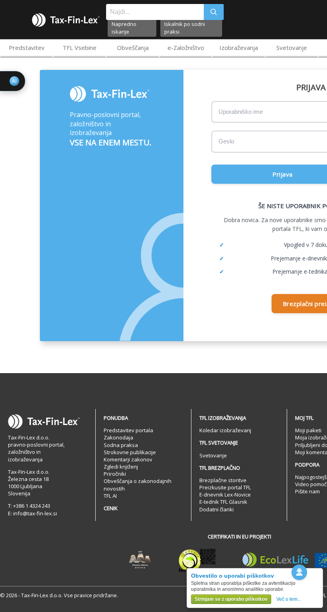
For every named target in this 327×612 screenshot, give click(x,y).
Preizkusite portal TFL (225, 487)
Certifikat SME (197, 560)
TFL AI (110, 495)
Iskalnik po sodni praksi (184, 27)
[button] (299, 572)
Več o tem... (288, 599)
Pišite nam (307, 491)
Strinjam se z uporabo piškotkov (231, 599)
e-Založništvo (185, 48)
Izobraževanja (238, 48)
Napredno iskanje (124, 27)
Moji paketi (308, 430)
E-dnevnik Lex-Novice (225, 494)
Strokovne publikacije (130, 452)
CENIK (111, 508)
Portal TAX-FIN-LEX (66, 20)
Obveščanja (133, 48)
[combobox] (155, 12)
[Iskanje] (214, 12)
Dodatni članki (216, 509)
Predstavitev (27, 48)
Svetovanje (291, 48)
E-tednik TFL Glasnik (223, 501)
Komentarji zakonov (128, 459)
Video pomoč (311, 484)
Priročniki (115, 473)
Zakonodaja (118, 437)
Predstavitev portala (128, 430)
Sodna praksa (121, 445)
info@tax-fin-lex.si (35, 513)
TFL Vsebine (80, 48)
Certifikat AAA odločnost (140, 560)
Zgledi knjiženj (121, 466)
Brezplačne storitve (222, 480)
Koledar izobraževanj (225, 430)
